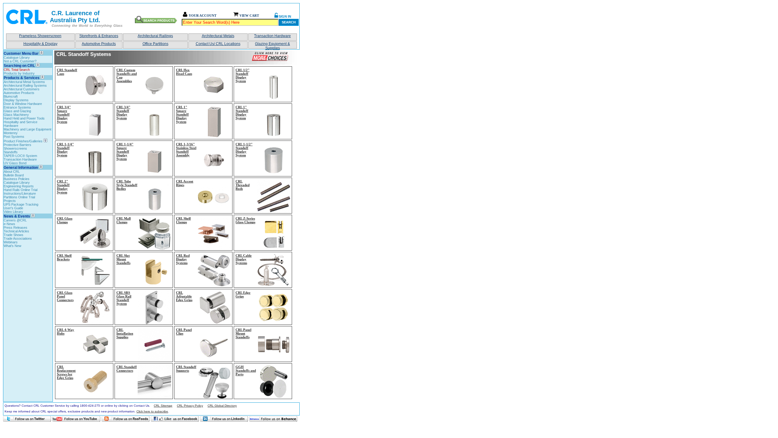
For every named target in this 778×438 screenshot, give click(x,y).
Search (289, 22)
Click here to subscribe (152, 411)
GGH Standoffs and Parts (246, 370)
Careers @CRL (15, 220)
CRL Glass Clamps (64, 220)
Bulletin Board (14, 175)
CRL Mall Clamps (123, 220)
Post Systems (14, 136)
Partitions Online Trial (19, 197)
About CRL (12, 171)
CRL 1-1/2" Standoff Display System (244, 149)
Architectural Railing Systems (25, 85)
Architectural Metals (218, 36)
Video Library (13, 212)
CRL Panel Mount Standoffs (243, 333)
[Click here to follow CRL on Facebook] (174, 419)
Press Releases (15, 227)
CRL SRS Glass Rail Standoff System (123, 298)
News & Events (17, 216)
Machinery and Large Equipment (27, 129)
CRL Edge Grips (243, 294)
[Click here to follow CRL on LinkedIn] (224, 419)
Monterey (11, 133)
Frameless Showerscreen (40, 36)
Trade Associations (18, 238)
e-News (9, 224)
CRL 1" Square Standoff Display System (182, 114)
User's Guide (13, 208)
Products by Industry (19, 73)
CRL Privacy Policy (190, 405)
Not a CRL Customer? (20, 61)
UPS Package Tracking (21, 204)
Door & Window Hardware (23, 104)
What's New (12, 246)
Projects (10, 201)
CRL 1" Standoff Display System (242, 112)
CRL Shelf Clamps (183, 220)
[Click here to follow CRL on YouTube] (76, 419)
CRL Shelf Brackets (64, 257)
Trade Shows (13, 235)
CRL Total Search (17, 69)
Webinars (11, 242)
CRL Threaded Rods (243, 184)
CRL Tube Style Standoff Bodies (126, 184)
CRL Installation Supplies (124, 333)
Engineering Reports (19, 186)
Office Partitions (155, 44)
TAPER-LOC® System (20, 156)
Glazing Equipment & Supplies (272, 45)
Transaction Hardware (272, 36)
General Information (21, 167)
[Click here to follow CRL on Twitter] (27, 419)
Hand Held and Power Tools (24, 118)
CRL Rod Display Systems (183, 259)
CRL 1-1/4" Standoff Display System (65, 149)
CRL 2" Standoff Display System (63, 186)
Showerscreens (15, 148)
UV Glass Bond (15, 163)
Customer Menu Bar (21, 53)
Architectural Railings (155, 36)
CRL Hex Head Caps (184, 71)
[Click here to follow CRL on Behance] (273, 419)
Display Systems (16, 100)
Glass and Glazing (17, 111)
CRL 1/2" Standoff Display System (243, 75)
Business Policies (16, 179)
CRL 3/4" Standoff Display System (123, 112)
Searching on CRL (19, 66)
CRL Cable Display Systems (244, 259)
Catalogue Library (17, 57)
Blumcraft (11, 96)
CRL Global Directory (222, 405)
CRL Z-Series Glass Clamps (245, 220)
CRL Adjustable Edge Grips (184, 296)
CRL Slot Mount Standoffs (123, 259)
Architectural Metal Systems (24, 82)
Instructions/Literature (20, 193)
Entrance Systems (17, 107)
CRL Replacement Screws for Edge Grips (66, 372)
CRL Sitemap (163, 405)
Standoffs (11, 152)
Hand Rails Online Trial (20, 190)
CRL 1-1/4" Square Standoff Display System (124, 151)
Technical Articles (16, 231)
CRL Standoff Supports (186, 368)
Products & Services (22, 78)
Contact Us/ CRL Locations (218, 44)
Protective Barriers (17, 145)
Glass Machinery (16, 114)
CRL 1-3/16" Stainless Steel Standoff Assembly (186, 149)
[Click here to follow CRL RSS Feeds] (125, 419)
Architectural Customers (22, 89)
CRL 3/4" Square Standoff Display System (64, 114)
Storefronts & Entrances (98, 36)
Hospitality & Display (40, 44)
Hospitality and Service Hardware (20, 123)
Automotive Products (99, 44)
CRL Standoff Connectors (126, 368)
